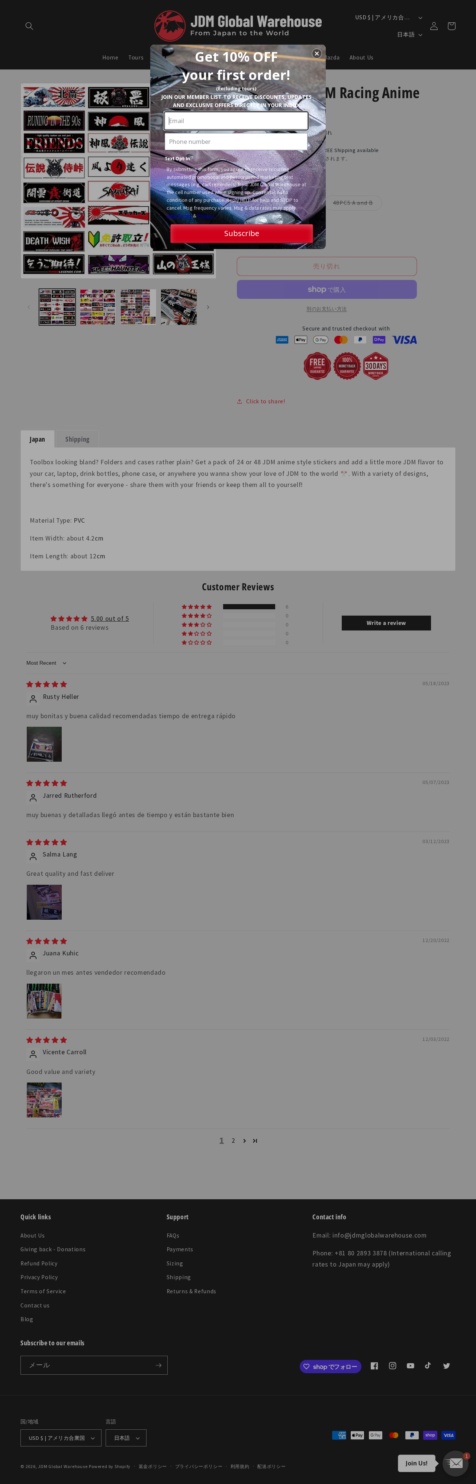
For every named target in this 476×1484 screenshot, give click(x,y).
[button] (316, 53)
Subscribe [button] (241, 233)
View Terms (179, 215)
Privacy (205, 215)
